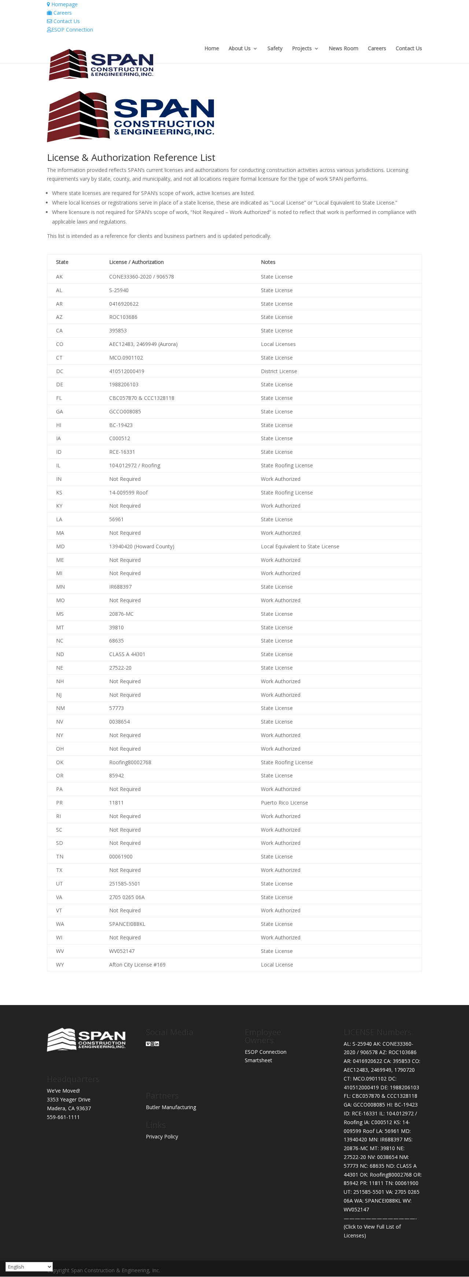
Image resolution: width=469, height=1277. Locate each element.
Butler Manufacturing (171, 1107)
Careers (62, 12)
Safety (274, 49)
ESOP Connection (72, 29)
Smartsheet (258, 1060)
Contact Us (66, 21)
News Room (343, 49)
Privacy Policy (162, 1136)
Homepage (64, 4)
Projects (302, 49)
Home (211, 49)
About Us (240, 49)
